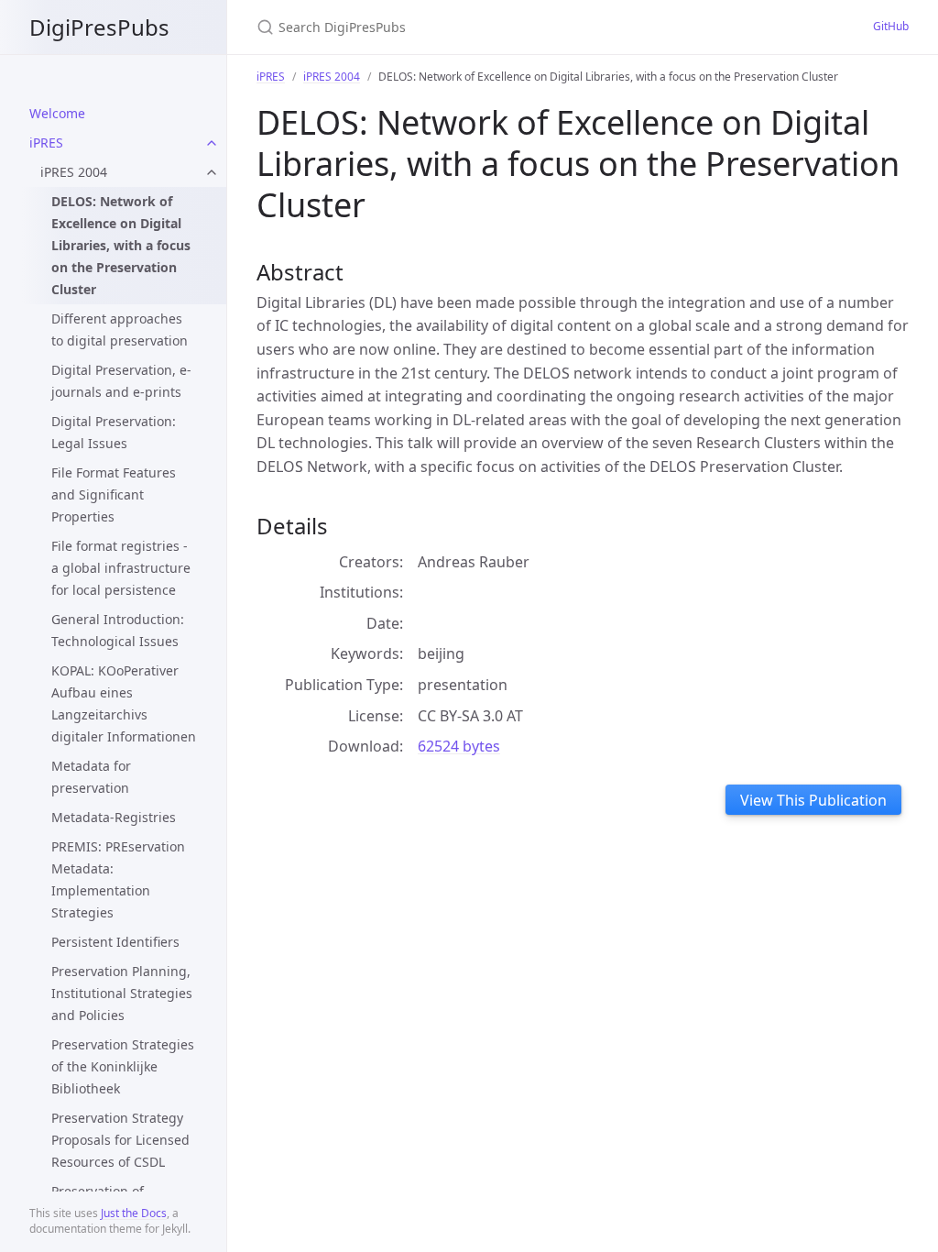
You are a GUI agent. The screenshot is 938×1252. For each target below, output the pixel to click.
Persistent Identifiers (115, 941)
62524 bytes (459, 746)
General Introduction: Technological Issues (117, 630)
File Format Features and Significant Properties (113, 494)
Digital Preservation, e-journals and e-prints (121, 381)
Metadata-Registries (113, 817)
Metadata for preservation (91, 776)
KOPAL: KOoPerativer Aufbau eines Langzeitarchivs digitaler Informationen (123, 703)
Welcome (57, 113)
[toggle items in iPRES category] (211, 143)
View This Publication (813, 800)
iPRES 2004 (73, 172)
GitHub (891, 26)
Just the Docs (134, 1213)
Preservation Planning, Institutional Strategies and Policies (121, 993)
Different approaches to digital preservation (119, 329)
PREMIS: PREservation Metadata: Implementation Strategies (118, 879)
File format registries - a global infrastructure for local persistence (121, 568)
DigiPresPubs (99, 27)
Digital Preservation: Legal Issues (113, 432)
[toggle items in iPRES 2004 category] (211, 172)
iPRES (46, 142)
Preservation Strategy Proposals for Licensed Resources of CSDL (120, 1139)
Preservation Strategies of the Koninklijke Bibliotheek (122, 1066)
